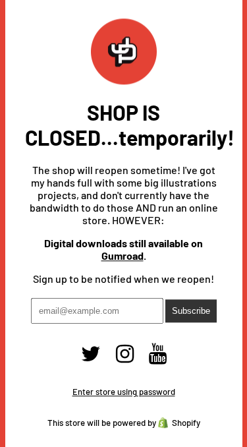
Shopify (186, 423)
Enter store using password (123, 392)
